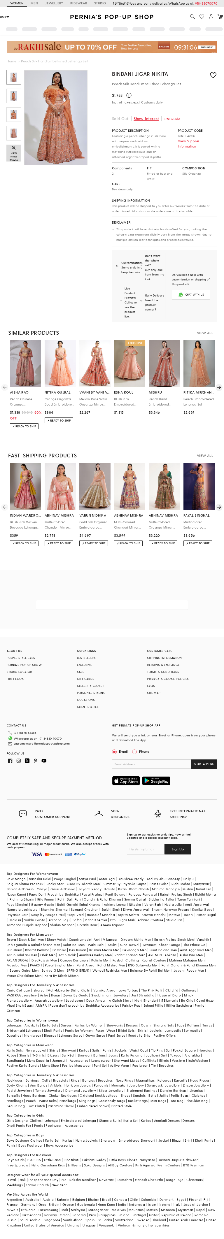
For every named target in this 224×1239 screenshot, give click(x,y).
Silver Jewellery (111, 1090)
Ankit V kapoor (106, 939)
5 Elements (169, 1000)
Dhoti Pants (53, 1030)
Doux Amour (96, 1000)
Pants (107, 1050)
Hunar (55, 995)
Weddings (15, 1185)
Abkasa (170, 955)
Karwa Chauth (37, 1185)
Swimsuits (192, 1030)
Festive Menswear (76, 1065)
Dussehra (125, 1180)
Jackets (156, 1030)
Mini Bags (158, 1101)
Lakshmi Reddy (94, 1160)
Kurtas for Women (89, 1025)
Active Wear (119, 1065)
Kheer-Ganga (169, 945)
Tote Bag (176, 1101)
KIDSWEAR (78, 3)
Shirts (53, 1050)
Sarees (66, 1025)
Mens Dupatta (38, 1060)
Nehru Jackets (87, 1140)
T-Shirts (38, 1055)
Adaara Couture (150, 920)
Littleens (74, 1165)
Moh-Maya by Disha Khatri (69, 990)
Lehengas (14, 1025)
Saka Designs (94, 1165)
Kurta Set (130, 1120)
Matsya (174, 915)
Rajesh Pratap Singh (176, 894)
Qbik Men (47, 955)
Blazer (177, 1140)
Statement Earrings (142, 1090)
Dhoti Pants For (19, 1125)
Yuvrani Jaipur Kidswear (178, 1160)
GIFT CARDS (85, 678)
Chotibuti (72, 1160)
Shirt (188, 1140)
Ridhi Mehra (181, 884)
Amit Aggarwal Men (195, 950)
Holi (23, 1180)
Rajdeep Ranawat (143, 894)
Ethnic (164, 1060)
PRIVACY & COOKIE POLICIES (168, 678)
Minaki (189, 995)
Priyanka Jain (17, 915)
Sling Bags (87, 1101)
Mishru (188, 889)
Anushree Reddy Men (95, 955)
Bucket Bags (138, 1101)
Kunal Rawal (129, 945)
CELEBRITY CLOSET (90, 685)
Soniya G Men (53, 970)
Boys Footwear (30, 1145)
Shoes (125, 1095)
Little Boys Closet (123, 1160)
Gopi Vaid (75, 915)
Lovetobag (74, 1000)
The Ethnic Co (194, 945)
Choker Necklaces (63, 1095)
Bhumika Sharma (54, 909)
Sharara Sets (163, 1025)
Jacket (163, 1140)
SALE (80, 671)
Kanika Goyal (203, 909)
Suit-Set (68, 1055)
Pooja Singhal (65, 879)
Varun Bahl (153, 904)
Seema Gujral (135, 899)
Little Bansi (53, 1160)
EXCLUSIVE (84, 664)
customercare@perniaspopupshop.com (42, 743)
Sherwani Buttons (92, 1055)
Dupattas (14, 1035)
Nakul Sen (203, 889)
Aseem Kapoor (112, 925)
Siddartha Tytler (161, 899)
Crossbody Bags (112, 1101)
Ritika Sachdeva (179, 1005)
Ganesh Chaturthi (149, 1180)
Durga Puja (174, 1180)
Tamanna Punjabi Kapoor (27, 925)
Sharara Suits (109, 1120)
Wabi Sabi (96, 945)
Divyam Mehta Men (136, 939)
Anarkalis (31, 1025)
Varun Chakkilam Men (24, 975)
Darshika (59, 950)
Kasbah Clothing (126, 960)
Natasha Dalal (40, 879)
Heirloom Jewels (77, 1085)
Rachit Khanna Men (130, 955)
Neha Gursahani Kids (48, 1165)
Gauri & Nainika (63, 889)
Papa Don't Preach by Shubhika (54, 894)
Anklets (56, 1085)
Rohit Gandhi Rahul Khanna (79, 904)
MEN (34, 3)
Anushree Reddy (131, 879)
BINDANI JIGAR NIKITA (140, 74)
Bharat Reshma (37, 950)
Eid (64, 1180)
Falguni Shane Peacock (25, 884)
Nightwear (32, 1035)
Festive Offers (165, 1035)
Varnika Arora (104, 990)
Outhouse (189, 990)
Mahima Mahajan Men (186, 960)
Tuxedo (175, 1055)
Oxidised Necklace (94, 1095)
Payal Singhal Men (59, 965)
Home (11, 61)
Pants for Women (78, 1030)
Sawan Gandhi (154, 915)
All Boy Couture (120, 1165)
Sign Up (178, 849)
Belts (152, 1095)
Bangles (88, 1080)
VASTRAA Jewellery (22, 995)
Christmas (194, 1180)
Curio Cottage (18, 990)
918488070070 (206, 3)
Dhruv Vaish (56, 939)
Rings (75, 1080)
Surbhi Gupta (35, 920)
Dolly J (188, 879)
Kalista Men (100, 960)
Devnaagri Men (134, 950)
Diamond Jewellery (80, 1090)
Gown (146, 1025)
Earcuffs (180, 1080)
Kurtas (84, 1050)
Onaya (42, 889)
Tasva (11, 939)
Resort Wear (105, 1030)
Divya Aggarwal (136, 909)
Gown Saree (95, 1035)
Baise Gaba (159, 884)
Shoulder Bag (197, 1101)
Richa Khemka (96, 920)
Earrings (32, 1080)
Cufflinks (149, 1060)
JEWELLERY (54, 3)
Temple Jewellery (48, 1090)
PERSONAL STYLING (91, 692)
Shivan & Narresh (20, 889)
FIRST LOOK (122, 3)
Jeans (113, 1055)
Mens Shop (50, 1065)
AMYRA (41, 1005)
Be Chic (187, 1000)
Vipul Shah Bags (20, 1005)
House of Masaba (101, 915)
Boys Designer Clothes (24, 1140)
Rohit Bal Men (74, 945)
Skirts (142, 1030)
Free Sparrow (18, 1165)
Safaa (77, 920)
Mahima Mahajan (166, 889)
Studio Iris (174, 920)
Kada (113, 1095)
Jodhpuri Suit (156, 1055)
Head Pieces (199, 1080)
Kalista (109, 889)
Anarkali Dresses (167, 1120)
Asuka (112, 945)
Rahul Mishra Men (111, 965)
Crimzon (13, 1010)
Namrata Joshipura (22, 909)
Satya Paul (87, 879)
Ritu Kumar (46, 899)
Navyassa (147, 1160)
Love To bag (128, 990)
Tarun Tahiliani (188, 899)
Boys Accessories (59, 1145)
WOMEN (17, 3)
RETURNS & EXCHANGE (163, 664)
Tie (153, 1065)
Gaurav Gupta (42, 904)
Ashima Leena (115, 904)
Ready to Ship (139, 1035)
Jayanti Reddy (90, 889)
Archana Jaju (59, 920)
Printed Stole (121, 1106)
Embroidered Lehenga (78, 1120)
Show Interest (146, 118)
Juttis (163, 1095)
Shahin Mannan (62, 925)
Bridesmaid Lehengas (24, 1030)
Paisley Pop (131, 1005)
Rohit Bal (64, 899)
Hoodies (205, 1050)
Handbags (15, 1101)
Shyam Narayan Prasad (170, 909)
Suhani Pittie (153, 1005)
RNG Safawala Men (143, 965)
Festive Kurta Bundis (23, 1065)
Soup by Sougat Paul (47, 915)
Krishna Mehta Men (104, 950)
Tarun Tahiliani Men (22, 955)
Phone (144, 751)
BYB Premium (193, 1165)
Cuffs (46, 1080)
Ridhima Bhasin (22, 899)
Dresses (132, 1025)
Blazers (53, 1055)
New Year (59, 1185)
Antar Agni (107, 879)
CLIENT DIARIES (88, 706)
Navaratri (107, 1180)
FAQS (151, 685)
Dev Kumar (77, 950)
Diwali (12, 1180)
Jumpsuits (173, 1030)
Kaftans (193, 1025)
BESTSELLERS (86, 657)
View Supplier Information (189, 143)
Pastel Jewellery (19, 1090)
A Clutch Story (120, 1000)
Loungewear (101, 1060)
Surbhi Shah (111, 909)
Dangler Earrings (173, 1090)
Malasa (15, 920)
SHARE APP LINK (204, 764)
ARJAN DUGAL (17, 960)
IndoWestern (198, 1060)
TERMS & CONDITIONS (163, 671)
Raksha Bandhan (82, 1180)
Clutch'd (171, 990)
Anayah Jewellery (49, 1000)
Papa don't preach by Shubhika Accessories (84, 1005)
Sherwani (68, 1050)
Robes (11, 1055)
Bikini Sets (126, 1030)
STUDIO (100, 3)
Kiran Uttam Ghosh (133, 889)
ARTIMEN (155, 955)
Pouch (31, 1101)
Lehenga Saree (70, 1035)
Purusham (14, 950)
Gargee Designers (74, 960)
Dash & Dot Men (31, 939)
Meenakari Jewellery (127, 1085)
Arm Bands (39, 1085)
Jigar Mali (127, 920)
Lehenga (51, 1120)
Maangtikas (145, 1080)
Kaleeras (164, 1080)
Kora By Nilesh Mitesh (61, 975)
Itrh (113, 920)
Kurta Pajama (132, 1055)
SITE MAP (153, 692)
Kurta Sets (50, 1025)
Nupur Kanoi (16, 894)
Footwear (140, 1065)
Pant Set (100, 1065)
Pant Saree (116, 1035)
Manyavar (201, 884)
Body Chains (17, 1085)
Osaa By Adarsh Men (83, 884)
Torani (188, 915)
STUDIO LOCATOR (19, 671)
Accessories (79, 1060)
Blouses (50, 1035)
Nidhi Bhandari (146, 1000)
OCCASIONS (86, 699)
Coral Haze (205, 1000)
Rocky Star (55, 884)
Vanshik (203, 939)
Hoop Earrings (34, 1095)
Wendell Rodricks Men (109, 970)
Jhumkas (197, 1090)
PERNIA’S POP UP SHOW (24, 664)
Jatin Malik (67, 955)
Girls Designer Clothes (24, 1120)
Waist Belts (48, 1101)
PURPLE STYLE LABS (21, 657)
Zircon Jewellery (196, 1085)
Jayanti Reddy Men (189, 970)
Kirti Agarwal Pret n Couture (157, 1165)
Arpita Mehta (128, 915)
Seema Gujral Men (24, 970)
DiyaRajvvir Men (44, 960)
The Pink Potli (151, 990)
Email (123, 751)
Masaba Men (17, 965)
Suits (96, 1050)
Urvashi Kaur (87, 925)
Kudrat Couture (154, 960)
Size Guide (172, 119)
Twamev (149, 945)
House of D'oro (169, 995)
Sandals (139, 1095)
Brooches (166, 1065)
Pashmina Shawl (61, 1106)
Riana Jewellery (19, 1000)
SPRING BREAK (78, 970)
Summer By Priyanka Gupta (125, 884)
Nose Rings (124, 1080)
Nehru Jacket (36, 1050)
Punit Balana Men (163, 950)
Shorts (24, 1055)
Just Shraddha (142, 995)
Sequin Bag (16, 1106)
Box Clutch (36, 1106)
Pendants (101, 1085)
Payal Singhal (17, 904)
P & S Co (34, 1160)
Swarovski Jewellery (163, 1085)
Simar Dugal (206, 915)
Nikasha (135, 904)
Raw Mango (16, 879)
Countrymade (80, 939)
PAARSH (36, 965)
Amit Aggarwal (197, 904)
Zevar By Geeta (75, 995)
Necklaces (15, 1080)
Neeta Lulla (173, 904)
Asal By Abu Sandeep (164, 879)
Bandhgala (15, 1060)
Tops (180, 1025)
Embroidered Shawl (92, 1106)
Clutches (198, 1095)
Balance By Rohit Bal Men (150, 970)
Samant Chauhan (85, 909)
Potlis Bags (179, 1095)
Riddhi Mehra (205, 894)
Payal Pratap (92, 894)
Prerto (199, 1005)
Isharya (39, 990)
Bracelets (60, 1080)
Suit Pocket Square (181, 1050)
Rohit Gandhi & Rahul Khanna (98, 899)
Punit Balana (115, 894)
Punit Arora (85, 965)
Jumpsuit (59, 1060)
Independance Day (43, 1180)
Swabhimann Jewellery (109, 995)
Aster (44, 995)
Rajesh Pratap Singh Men (174, 939)
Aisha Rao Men (191, 955)
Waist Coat (139, 1050)
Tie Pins (157, 1050)
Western (178, 1060)
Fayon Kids (15, 1160)
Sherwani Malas (126, 1060)
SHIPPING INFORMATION (164, 657)
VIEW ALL (205, 333)
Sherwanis (114, 1025)
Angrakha (192, 1055)
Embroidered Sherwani (137, 1140)
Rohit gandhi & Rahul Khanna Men (33, 945)
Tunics (207, 1025)
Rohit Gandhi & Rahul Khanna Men (189, 965)
